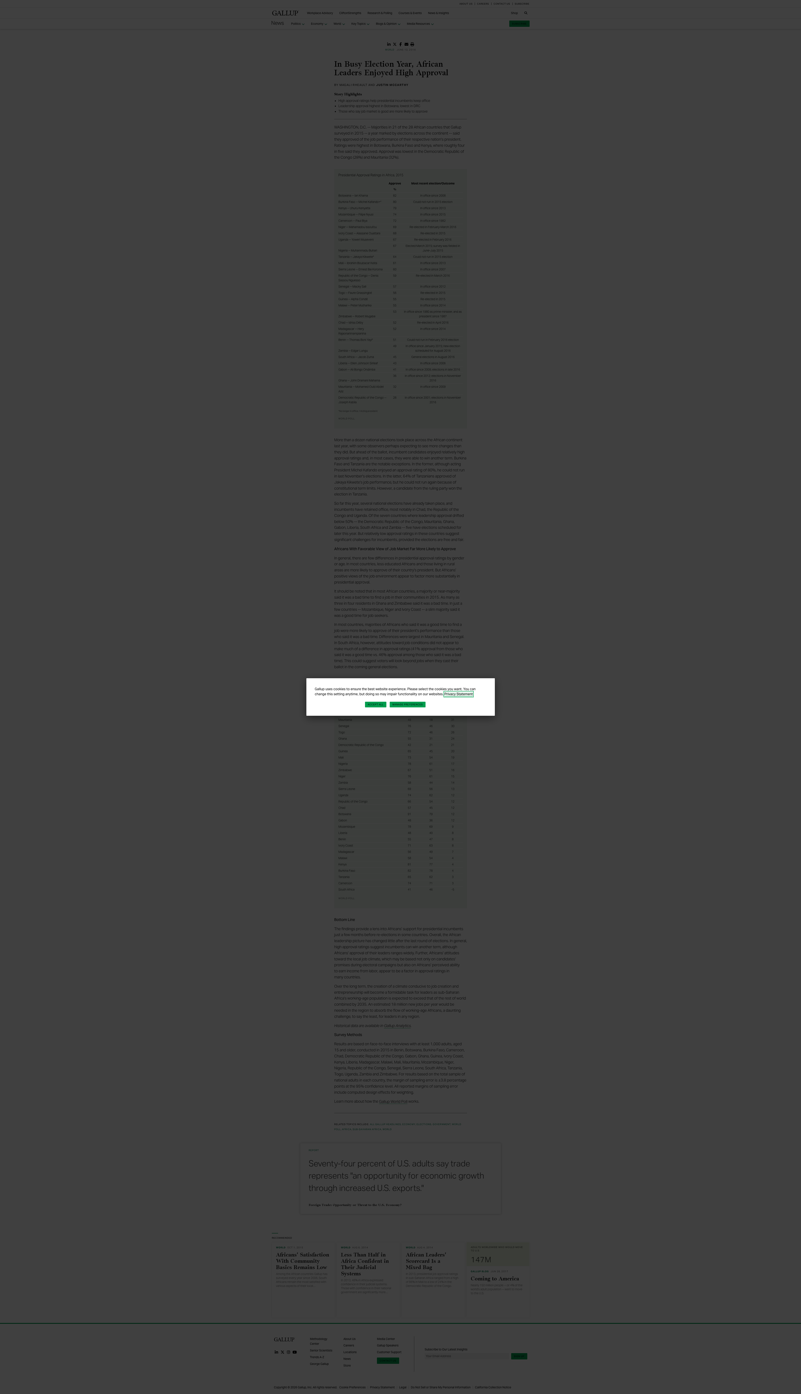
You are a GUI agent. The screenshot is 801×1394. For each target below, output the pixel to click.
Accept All (376, 704)
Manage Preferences (407, 704)
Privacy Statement (458, 694)
